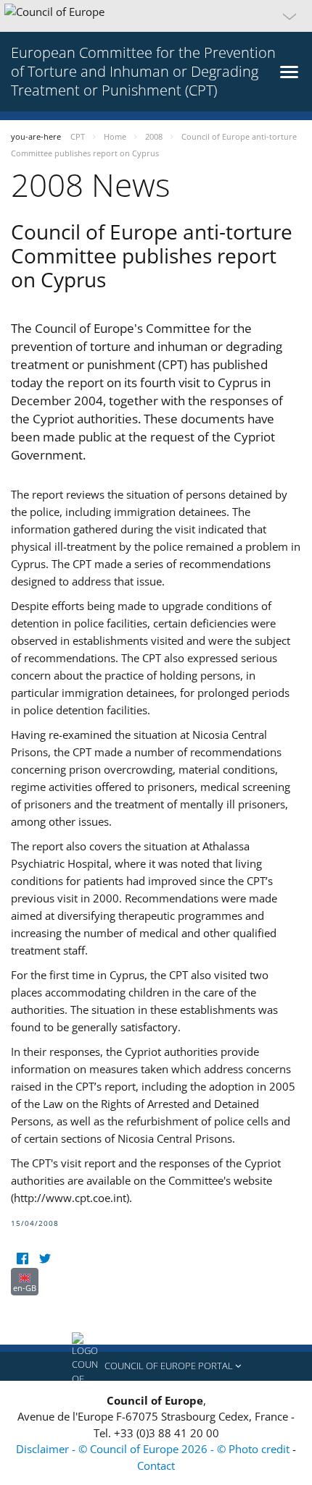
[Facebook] (22, 1259)
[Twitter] (44, 1259)
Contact (156, 1465)
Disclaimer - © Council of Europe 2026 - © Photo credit (154, 1449)
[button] (156, 16)
